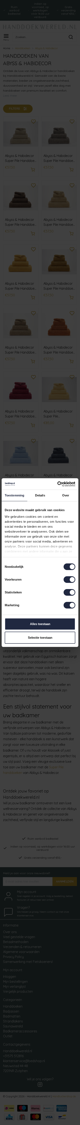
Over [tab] (65, 495)
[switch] (69, 579)
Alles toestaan (40, 624)
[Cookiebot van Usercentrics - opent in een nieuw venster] (57, 484)
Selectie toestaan (40, 637)
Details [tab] (40, 495)
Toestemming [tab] (14, 495)
